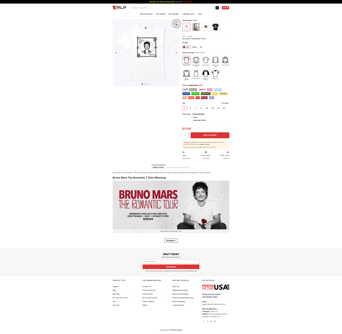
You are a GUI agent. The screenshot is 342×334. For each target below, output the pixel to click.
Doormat (116, 305)
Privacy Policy (159, 271)
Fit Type (185, 42)
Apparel (190, 36)
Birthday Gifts (189, 14)
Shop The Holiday (146, 14)
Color (190, 85)
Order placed (186, 158)
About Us (175, 286)
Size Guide (225, 103)
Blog (200, 14)
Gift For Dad (160, 14)
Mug (114, 290)
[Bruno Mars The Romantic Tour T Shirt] (215, 27)
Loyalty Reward (178, 305)
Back (195, 117)
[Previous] (116, 52)
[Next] (176, 52)
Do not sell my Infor (149, 298)
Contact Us (146, 286)
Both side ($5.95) (200, 120)
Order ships (205, 158)
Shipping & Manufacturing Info (178, 167)
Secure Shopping (178, 301)
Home (183, 36)
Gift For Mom (173, 14)
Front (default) (199, 114)
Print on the (186, 114)
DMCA (144, 305)
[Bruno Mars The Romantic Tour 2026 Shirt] (196, 27)
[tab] (158, 167)
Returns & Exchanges (180, 294)
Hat (114, 301)
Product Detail (158, 167)
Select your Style (188, 53)
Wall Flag (116, 294)
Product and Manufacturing (182, 298)
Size (205, 103)
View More (170, 241)
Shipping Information (180, 290)
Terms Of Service (149, 290)
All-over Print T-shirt (120, 298)
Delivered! (226, 158)
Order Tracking (148, 301)
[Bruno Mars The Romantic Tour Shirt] (206, 27)
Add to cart (210, 135)
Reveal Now (171, 267)
